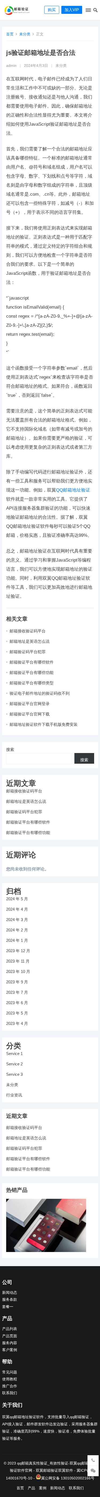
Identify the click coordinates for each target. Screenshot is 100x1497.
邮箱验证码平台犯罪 (28, 651)
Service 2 (14, 1064)
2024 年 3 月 (17, 919)
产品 (31, 1488)
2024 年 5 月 (17, 899)
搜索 (10, 749)
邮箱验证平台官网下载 (30, 714)
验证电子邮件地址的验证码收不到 (40, 693)
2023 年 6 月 (17, 1002)
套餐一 (7, 1307)
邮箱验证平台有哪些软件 (32, 662)
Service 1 (14, 1053)
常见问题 (9, 1372)
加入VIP (72, 9)
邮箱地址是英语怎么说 (30, 641)
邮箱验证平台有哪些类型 (32, 683)
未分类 (24, 34)
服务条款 (9, 1300)
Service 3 (14, 1074)
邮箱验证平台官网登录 (30, 703)
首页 (10, 34)
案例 (42, 1488)
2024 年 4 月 (17, 909)
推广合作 (9, 1386)
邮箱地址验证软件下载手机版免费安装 (44, 724)
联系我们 (9, 1393)
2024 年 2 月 (17, 930)
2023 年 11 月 (18, 961)
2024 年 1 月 (17, 940)
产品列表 (9, 1329)
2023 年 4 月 (17, 1023)
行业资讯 (14, 1095)
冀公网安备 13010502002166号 (67, 1478)
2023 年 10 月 (18, 971)
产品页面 (9, 1336)
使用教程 (9, 1379)
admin (11, 66)
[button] (88, 11)
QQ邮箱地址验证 (73, 490)
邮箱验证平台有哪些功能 (32, 672)
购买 (52, 9)
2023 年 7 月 (17, 992)
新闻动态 (9, 1293)
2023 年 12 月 (18, 950)
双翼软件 (65, 1470)
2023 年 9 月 (17, 982)
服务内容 (9, 1343)
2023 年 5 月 (17, 1013)
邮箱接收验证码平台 (28, 631)
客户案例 (9, 1350)
